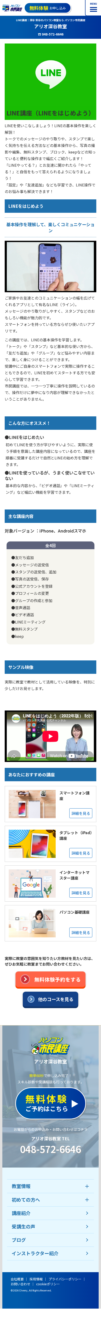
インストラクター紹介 (35, 1253)
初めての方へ (26, 1199)
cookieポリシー (48, 1284)
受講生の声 (23, 1226)
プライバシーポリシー (65, 1279)
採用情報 (36, 1279)
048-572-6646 (50, 1149)
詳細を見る (80, 813)
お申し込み (47, 7)
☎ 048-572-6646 (50, 34)
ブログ (19, 1239)
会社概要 (17, 1279)
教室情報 (21, 1186)
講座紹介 (21, 1213)
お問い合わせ (20, 1284)
